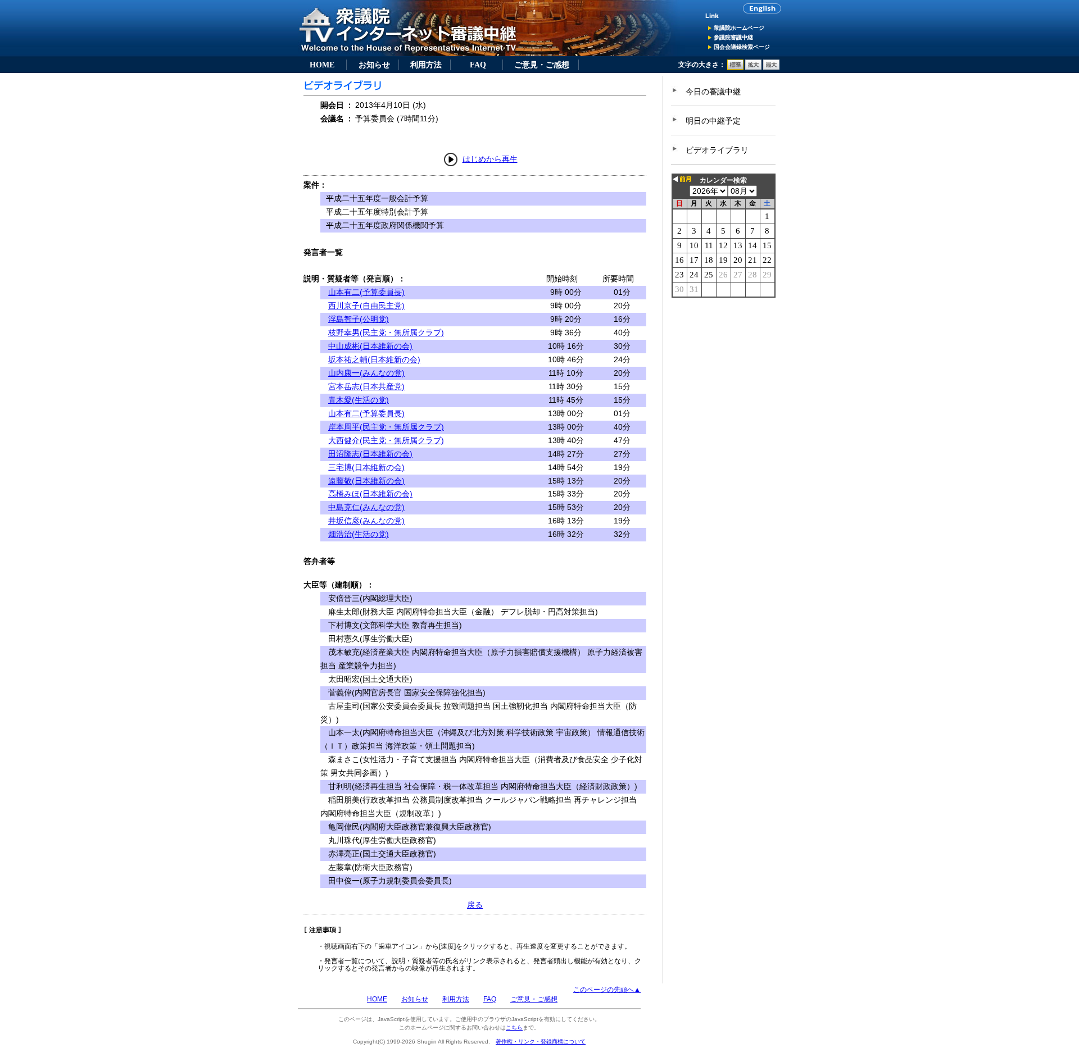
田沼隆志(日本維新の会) (370, 453)
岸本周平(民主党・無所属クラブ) (386, 426)
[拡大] (753, 67)
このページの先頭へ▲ (607, 990)
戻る (475, 904)
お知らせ (374, 64)
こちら (514, 1027)
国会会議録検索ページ (742, 47)
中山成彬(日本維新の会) (370, 345)
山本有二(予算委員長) (366, 292)
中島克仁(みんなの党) (366, 507)
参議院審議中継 (733, 37)
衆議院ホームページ (739, 28)
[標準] (735, 67)
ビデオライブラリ (717, 149)
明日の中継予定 (713, 120)
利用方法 (426, 64)
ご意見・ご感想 (541, 64)
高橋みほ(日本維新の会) (370, 493)
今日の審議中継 (713, 91)
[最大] (771, 67)
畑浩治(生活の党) (358, 534)
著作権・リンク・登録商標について (541, 1041)
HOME (322, 64)
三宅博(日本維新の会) (366, 467)
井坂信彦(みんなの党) (366, 520)
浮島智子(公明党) (358, 319)
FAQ (478, 64)
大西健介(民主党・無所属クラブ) (386, 440)
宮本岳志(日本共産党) (366, 386)
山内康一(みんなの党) (366, 372)
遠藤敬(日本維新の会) (366, 480)
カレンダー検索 (723, 180)
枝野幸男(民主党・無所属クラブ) (386, 332)
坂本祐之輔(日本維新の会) (374, 359)
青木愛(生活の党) (358, 399)
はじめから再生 (490, 158)
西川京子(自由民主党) (366, 305)
